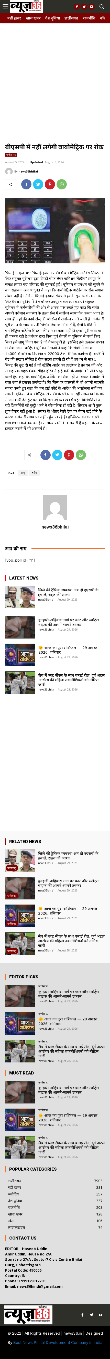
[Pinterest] (50, 184)
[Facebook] (77, 7)
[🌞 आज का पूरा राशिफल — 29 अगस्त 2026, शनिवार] (20, 655)
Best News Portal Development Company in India (57, 1342)
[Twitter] (84, 7)
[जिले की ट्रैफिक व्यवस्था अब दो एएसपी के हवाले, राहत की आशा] (20, 597)
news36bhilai (28, 171)
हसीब (34, 472)
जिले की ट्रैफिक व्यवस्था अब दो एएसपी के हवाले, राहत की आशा (68, 592)
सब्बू (23, 472)
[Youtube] (92, 7)
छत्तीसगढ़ (11, 154)
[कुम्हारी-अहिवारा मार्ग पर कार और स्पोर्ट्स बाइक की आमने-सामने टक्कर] (20, 627)
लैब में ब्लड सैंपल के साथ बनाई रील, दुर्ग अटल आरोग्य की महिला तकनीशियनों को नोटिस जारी (71, 680)
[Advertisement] (55, 81)
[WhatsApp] (62, 184)
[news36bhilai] (9, 171)
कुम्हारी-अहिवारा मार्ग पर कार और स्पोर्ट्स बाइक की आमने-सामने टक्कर (68, 622)
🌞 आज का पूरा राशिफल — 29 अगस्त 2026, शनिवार (67, 650)
